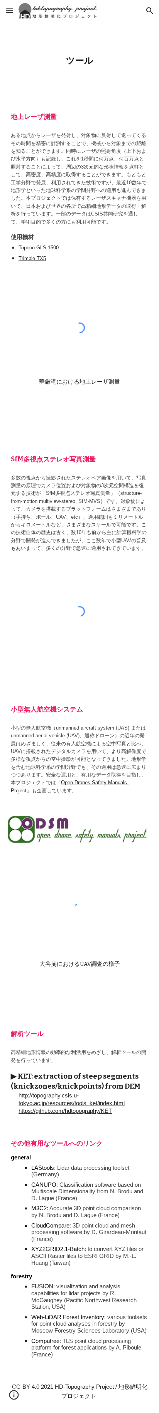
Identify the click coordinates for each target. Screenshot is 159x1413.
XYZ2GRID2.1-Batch (58, 1249)
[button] (9, 10)
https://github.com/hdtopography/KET (65, 1111)
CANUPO (43, 1185)
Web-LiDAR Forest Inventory (67, 1317)
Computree (45, 1341)
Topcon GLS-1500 (39, 248)
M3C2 (39, 1208)
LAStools (42, 1168)
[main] (79, 60)
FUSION (42, 1286)
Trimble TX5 (32, 258)
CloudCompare (50, 1226)
